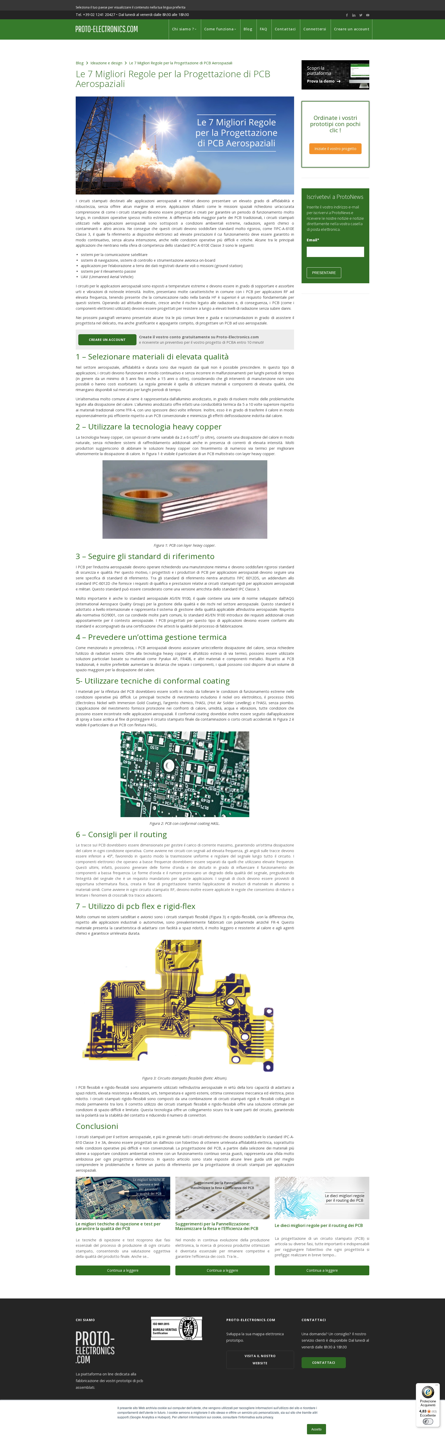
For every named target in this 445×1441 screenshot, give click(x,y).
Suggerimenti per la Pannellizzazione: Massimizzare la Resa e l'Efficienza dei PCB (216, 1226)
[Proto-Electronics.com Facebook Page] (346, 15)
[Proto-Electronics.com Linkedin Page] (353, 15)
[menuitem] (183, 29)
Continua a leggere (123, 1270)
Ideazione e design (106, 62)
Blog (80, 62)
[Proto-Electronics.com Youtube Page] (367, 15)
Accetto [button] (316, 1429)
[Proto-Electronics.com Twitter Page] (360, 15)
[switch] (428, 1421)
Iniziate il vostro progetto (335, 148)
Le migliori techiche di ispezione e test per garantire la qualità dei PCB (118, 1226)
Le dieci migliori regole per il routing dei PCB (319, 1225)
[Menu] (437, 1386)
